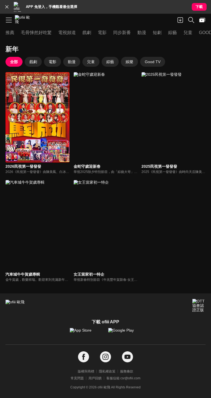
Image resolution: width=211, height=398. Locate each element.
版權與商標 (86, 371)
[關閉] (7, 7)
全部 (14, 62)
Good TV (152, 62)
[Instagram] (105, 357)
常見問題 (77, 378)
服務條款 (126, 371)
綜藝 (110, 62)
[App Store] (86, 333)
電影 (52, 62)
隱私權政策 (107, 371)
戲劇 (33, 62)
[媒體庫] (202, 20)
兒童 (91, 62)
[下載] (180, 20)
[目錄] (8, 20)
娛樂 (129, 62)
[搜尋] (191, 20)
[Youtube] (127, 357)
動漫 (72, 62)
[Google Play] (124, 333)
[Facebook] (83, 357)
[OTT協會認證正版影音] (199, 305)
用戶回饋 (95, 378)
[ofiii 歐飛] (24, 20)
